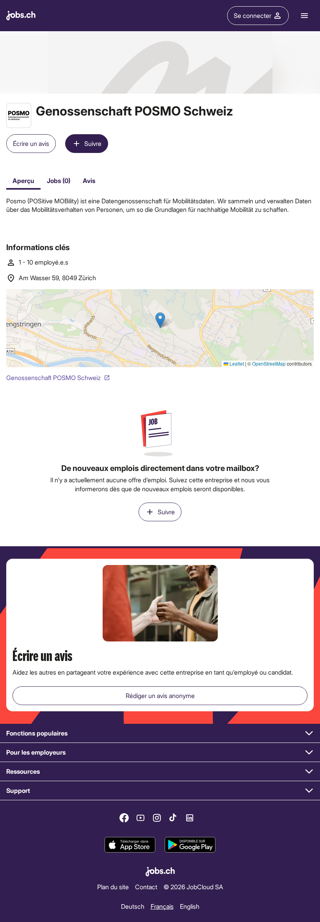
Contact (146, 886)
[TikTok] (173, 818)
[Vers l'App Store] (130, 845)
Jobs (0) (58, 180)
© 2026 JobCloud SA (193, 886)
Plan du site (113, 886)
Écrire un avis (31, 143)
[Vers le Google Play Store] (190, 845)
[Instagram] (157, 818)
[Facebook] (124, 818)
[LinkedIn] (190, 818)
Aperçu (23, 180)
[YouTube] (140, 818)
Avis (89, 180)
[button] (160, 733)
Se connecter (252, 15)
